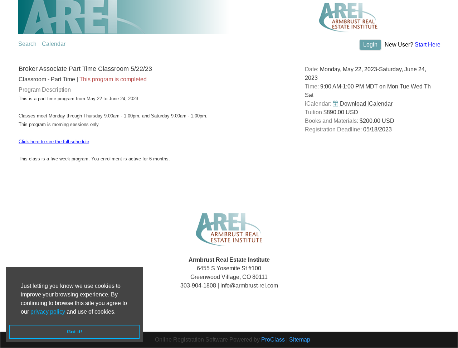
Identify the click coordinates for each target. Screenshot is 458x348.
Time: (312, 86)
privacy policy (47, 312)
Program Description (45, 90)
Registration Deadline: (333, 129)
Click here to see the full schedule (54, 141)
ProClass (273, 340)
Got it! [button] (74, 331)
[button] (118, 312)
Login (370, 45)
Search (27, 44)
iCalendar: (318, 104)
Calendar (53, 44)
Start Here (427, 45)
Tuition (313, 112)
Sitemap (299, 340)
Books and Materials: (331, 121)
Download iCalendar (365, 104)
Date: (311, 69)
